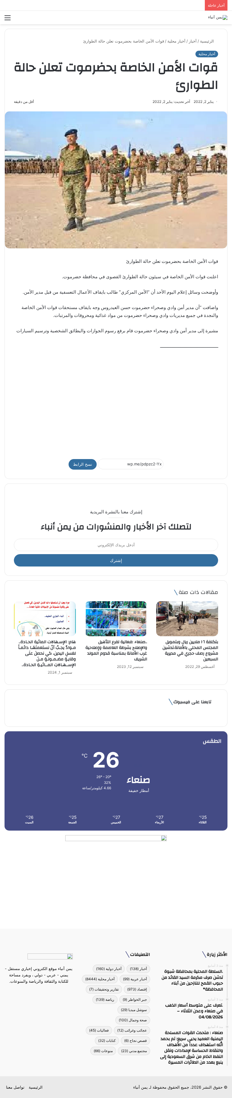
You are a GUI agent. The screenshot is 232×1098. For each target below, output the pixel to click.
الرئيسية (207, 41)
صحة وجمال (133, 1020)
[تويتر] (42, 992)
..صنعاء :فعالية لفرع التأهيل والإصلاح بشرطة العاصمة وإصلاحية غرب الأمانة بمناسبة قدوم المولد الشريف (116, 650)
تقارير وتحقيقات (104, 989)
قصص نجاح (135, 1040)
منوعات (103, 1051)
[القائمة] (8, 20)
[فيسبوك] (49, 992)
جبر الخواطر (135, 999)
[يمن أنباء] (217, 17)
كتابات (107, 1040)
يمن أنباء (140, 1087)
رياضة (105, 999)
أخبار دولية (108, 968)
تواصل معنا (15, 1087)
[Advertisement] (116, 401)
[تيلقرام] (35, 992)
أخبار (193, 41)
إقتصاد (137, 989)
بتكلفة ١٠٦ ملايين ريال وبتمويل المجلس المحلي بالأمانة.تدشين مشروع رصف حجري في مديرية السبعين (190, 650)
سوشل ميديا (134, 1009)
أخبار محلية (176, 41)
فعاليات (99, 1030)
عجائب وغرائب (132, 1030)
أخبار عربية (135, 979)
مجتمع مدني (134, 1051)
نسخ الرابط (82, 464)
